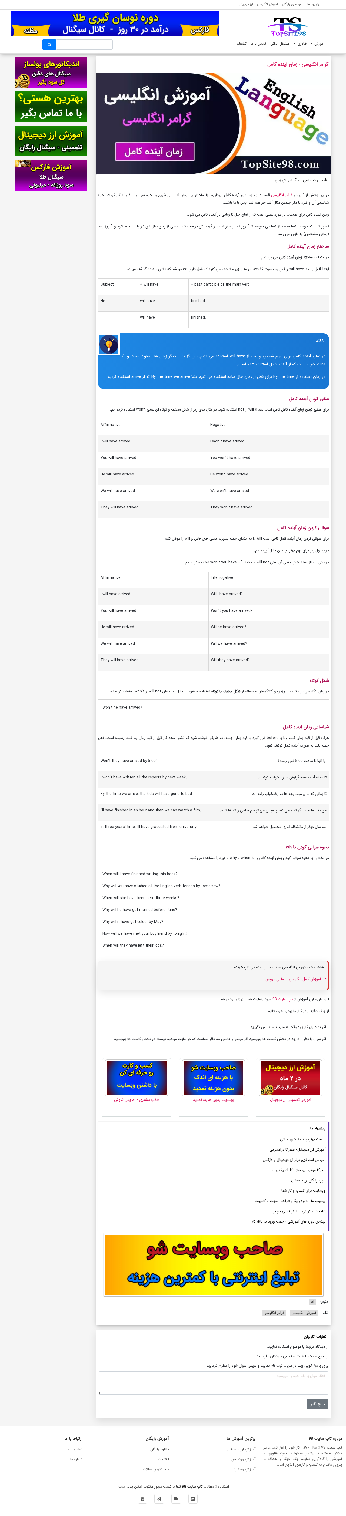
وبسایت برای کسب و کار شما (303, 1191)
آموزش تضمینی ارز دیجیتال (290, 1100)
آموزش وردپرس (243, 1459)
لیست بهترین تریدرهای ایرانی (302, 1139)
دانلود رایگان (159, 1449)
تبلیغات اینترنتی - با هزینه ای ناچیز (299, 1211)
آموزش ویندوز (244, 1469)
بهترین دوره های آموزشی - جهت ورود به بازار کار (288, 1221)
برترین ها (313, 4)
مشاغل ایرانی (279, 44)
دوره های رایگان (292, 4)
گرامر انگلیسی (281, 195)
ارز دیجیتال (245, 4)
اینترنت (163, 1459)
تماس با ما (258, 44)
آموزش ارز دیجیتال (241, 1449)
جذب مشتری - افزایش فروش (136, 1100)
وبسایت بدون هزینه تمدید (213, 1100)
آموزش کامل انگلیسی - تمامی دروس (293, 979)
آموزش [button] (319, 44)
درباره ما (76, 1459)
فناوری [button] (301, 44)
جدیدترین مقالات (156, 1469)
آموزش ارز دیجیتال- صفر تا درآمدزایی (297, 1149)
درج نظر (318, 1404)
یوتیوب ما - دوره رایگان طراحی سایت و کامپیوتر (289, 1201)
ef (313, 1302)
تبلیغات (241, 44)
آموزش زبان (283, 180)
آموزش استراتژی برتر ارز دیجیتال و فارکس (294, 1160)
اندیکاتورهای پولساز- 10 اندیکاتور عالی (296, 1170)
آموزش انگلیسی (267, 4)
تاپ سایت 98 (282, 999)
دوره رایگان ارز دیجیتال (308, 1180)
